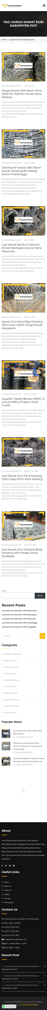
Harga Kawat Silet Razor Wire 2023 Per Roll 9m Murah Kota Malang (22, 94)
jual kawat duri (10, 673)
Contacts (7, 898)
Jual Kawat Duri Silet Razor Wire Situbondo (19, 619)
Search (4, 591)
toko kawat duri (10, 712)
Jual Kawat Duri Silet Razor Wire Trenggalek (19, 627)
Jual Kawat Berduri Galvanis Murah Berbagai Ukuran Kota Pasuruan (21, 248)
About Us (8, 886)
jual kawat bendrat (11, 667)
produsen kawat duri (12, 699)
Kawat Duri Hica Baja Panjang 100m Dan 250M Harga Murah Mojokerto (22, 325)
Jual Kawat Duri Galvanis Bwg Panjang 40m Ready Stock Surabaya (22, 553)
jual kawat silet (10, 686)
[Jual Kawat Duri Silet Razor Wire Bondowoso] (6, 733)
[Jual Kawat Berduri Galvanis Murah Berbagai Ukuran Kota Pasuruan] (6, 761)
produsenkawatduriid (12, 86)
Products (7, 890)
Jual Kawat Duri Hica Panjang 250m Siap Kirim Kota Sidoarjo (22, 477)
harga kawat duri (10, 660)
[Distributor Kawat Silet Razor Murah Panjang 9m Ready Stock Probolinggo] (6, 746)
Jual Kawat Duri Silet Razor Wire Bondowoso (19, 610)
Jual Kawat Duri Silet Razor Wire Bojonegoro (19, 614)
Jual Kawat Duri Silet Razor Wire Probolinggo (19, 623)
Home (6, 882)
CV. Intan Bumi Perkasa (29, 1004)
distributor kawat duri (12, 654)
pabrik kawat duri (11, 693)
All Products (9, 902)
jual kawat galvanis (11, 680)
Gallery (7, 894)
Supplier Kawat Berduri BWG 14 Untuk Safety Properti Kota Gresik (23, 402)
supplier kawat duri (11, 706)
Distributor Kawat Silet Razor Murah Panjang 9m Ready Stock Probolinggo (21, 171)
